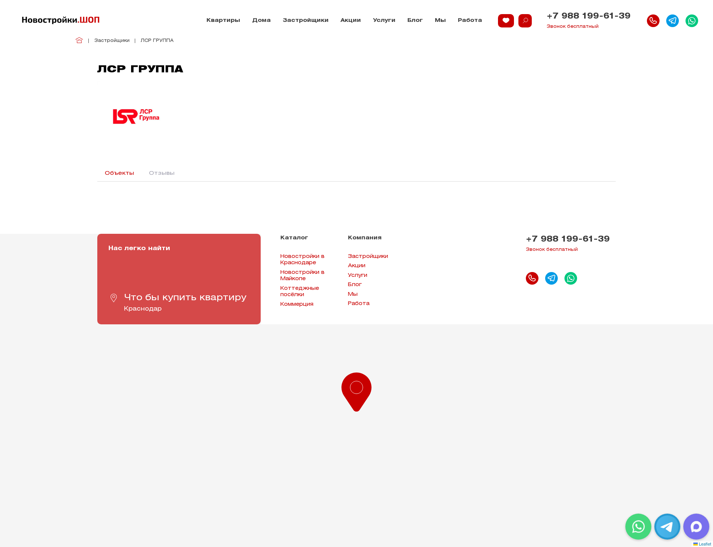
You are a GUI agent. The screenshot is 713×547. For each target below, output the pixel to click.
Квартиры (223, 20)
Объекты (119, 173)
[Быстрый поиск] (525, 20)
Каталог (294, 238)
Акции (351, 20)
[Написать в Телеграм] (672, 20)
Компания (365, 238)
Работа (470, 20)
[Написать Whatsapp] (692, 20)
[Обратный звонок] (653, 20)
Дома (261, 20)
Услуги (384, 20)
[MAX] (696, 527)
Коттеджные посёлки (299, 292)
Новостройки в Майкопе (302, 276)
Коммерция (296, 304)
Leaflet (704, 544)
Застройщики (306, 20)
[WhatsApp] (638, 527)
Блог (415, 20)
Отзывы (162, 173)
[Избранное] (506, 20)
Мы (440, 20)
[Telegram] (667, 527)
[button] (356, 390)
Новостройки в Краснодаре (302, 260)
